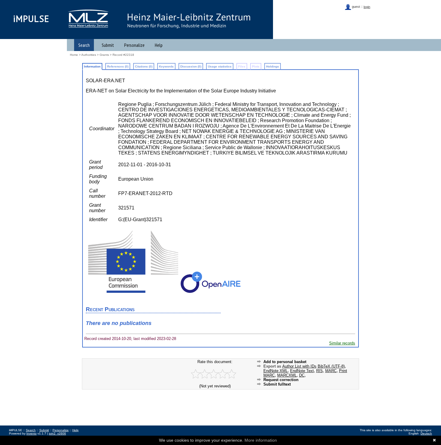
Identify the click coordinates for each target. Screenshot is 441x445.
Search (84, 45)
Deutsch (426, 433)
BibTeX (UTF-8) (331, 366)
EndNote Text (302, 370)
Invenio (31, 433)
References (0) (117, 66)
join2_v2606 (57, 433)
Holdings (272, 66)
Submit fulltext (277, 384)
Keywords (166, 66)
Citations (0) (143, 66)
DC (301, 375)
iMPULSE (31, 18)
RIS (319, 370)
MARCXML (287, 375)
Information (92, 66)
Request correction (280, 379)
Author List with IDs (299, 366)
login (367, 7)
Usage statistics (220, 66)
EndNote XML (275, 370)
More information (260, 440)
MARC (331, 370)
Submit (108, 45)
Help (159, 45)
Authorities (88, 54)
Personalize (134, 45)
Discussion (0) (190, 66)
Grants (104, 54)
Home (74, 54)
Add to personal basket (284, 361)
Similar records (342, 343)
